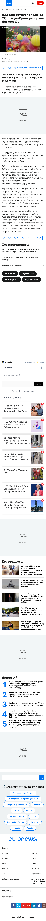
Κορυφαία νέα (12, 561)
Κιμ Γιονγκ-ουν (11, 279)
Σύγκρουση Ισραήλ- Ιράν (23, 793)
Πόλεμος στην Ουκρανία (16, 805)
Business (5, 858)
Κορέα (25, 9)
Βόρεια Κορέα (28, 274)
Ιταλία (16, 810)
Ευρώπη (5, 853)
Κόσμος (17, 9)
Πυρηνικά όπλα (31, 279)
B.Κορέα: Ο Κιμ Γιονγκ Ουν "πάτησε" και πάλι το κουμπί (20, 258)
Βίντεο (4, 874)
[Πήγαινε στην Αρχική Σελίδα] (9, 3)
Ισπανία (16, 828)
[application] (23, 39)
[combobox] (23, 777)
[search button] (41, 777)
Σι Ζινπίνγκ (10, 274)
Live (40, 3)
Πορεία (30, 828)
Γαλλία (29, 810)
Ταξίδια (5, 869)
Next (4, 864)
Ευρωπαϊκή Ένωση (15, 822)
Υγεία (33, 816)
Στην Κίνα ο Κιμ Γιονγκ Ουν (13, 265)
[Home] (2, 9)
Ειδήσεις (9, 9)
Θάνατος (35, 822)
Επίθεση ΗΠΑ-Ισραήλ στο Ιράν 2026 (23, 799)
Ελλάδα (37, 805)
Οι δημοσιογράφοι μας (11, 879)
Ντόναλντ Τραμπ (17, 816)
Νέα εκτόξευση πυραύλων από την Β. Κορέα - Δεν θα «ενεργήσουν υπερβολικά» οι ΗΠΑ (20, 250)
